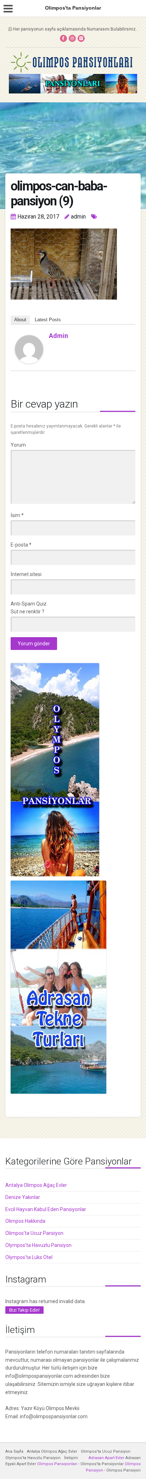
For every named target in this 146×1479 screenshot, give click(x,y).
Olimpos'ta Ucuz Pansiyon (34, 1233)
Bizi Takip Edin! (24, 1310)
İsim (17, 515)
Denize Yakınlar (22, 1197)
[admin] (29, 349)
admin (58, 335)
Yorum (18, 445)
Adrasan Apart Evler (106, 1458)
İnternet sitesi (26, 574)
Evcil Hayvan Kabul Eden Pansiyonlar (45, 1209)
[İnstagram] (72, 38)
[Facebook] (63, 38)
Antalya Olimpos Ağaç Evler (36, 1185)
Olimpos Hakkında (25, 1221)
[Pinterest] (81, 38)
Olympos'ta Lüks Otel (28, 1257)
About (20, 319)
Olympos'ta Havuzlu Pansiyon (38, 1245)
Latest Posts (48, 319)
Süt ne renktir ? (27, 611)
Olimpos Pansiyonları (57, 1464)
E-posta (21, 545)
